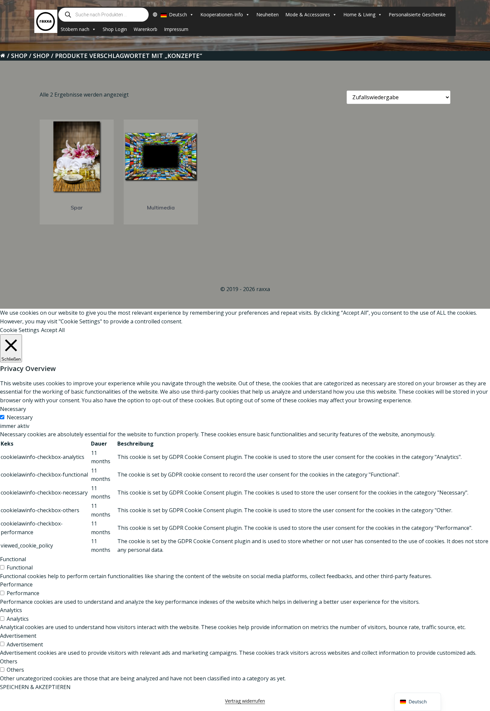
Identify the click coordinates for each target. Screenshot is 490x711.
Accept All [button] (53, 330)
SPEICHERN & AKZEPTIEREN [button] (35, 687)
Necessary (20, 417)
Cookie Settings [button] (19, 330)
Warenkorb (145, 29)
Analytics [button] (11, 610)
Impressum (176, 29)
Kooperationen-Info (221, 14)
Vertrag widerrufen (245, 701)
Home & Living (359, 14)
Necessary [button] (13, 409)
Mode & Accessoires (307, 14)
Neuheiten (267, 14)
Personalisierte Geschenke (417, 14)
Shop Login (115, 29)
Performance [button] (16, 584)
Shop (19, 56)
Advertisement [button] (18, 635)
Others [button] (8, 661)
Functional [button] (13, 559)
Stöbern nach (75, 29)
